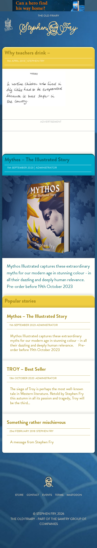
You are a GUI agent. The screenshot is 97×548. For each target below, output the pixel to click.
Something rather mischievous (36, 422)
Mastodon (74, 495)
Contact (33, 495)
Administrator (46, 168)
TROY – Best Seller (26, 369)
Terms (59, 495)
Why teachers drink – (27, 53)
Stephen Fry (35, 61)
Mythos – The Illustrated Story (37, 159)
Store (19, 495)
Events (47, 495)
